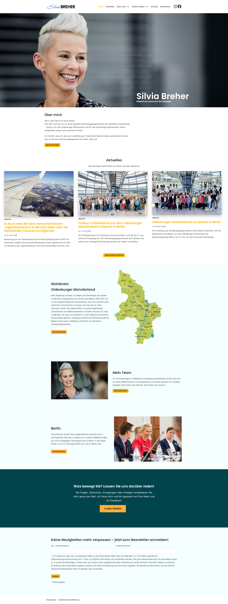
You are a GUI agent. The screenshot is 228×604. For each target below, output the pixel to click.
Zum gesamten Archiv (114, 255)
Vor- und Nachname (60, 546)
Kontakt (154, 6)
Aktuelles (110, 6)
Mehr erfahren (52, 145)
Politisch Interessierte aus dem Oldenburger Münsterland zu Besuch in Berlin (110, 225)
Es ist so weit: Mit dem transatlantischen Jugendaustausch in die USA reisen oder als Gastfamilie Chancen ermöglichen (36, 227)
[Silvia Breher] (61, 6)
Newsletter (165, 6)
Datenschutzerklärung (69, 600)
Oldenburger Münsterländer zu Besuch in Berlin (186, 222)
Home (100, 6)
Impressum (51, 600)
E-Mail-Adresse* (123, 546)
